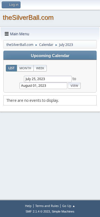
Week (40, 68)
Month (25, 68)
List (11, 68)
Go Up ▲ (68, 206)
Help (28, 206)
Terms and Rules (47, 206)
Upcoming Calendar (50, 55)
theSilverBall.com (28, 17)
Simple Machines (63, 211)
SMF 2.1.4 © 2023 (38, 211)
